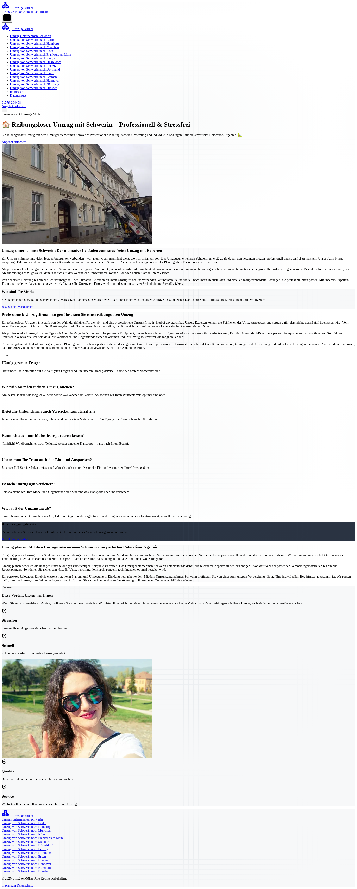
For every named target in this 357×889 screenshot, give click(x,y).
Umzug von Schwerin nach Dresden (33, 88)
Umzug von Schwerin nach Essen (32, 73)
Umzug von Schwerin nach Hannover (35, 80)
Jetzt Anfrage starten (15, 539)
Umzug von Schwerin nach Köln (31, 51)
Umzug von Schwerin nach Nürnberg (34, 84)
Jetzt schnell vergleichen (17, 306)
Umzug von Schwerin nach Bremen (33, 77)
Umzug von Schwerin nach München (34, 47)
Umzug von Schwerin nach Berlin (32, 39)
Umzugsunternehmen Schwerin (30, 36)
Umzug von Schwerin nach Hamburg (34, 43)
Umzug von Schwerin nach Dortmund (35, 69)
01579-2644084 (12, 11)
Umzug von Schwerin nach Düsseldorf (35, 62)
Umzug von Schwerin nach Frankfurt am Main (40, 54)
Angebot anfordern (35, 11)
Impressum (17, 91)
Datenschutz (18, 95)
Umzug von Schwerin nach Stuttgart (33, 58)
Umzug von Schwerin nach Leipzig (33, 65)
